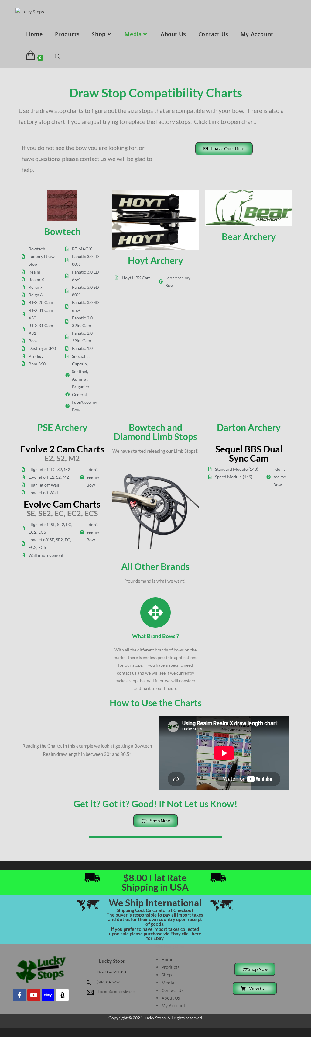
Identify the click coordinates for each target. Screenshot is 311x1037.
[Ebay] (48, 995)
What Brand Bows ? (155, 636)
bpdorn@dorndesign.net (117, 991)
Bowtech (62, 231)
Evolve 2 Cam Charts (62, 448)
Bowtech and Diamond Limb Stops (155, 432)
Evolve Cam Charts (62, 503)
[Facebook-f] (19, 995)
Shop (167, 975)
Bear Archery (249, 236)
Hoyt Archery (155, 260)
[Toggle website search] (58, 57)
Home (167, 959)
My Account (173, 1005)
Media (168, 983)
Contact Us (172, 990)
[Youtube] (33, 995)
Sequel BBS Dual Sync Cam (248, 453)
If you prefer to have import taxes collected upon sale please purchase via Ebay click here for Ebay (155, 933)
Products (170, 967)
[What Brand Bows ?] (155, 612)
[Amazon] (62, 995)
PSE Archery (62, 427)
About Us (171, 998)
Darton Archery (249, 427)
